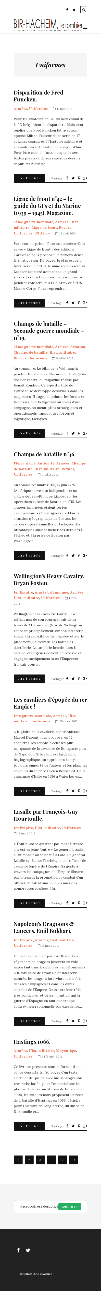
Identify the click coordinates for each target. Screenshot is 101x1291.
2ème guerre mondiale (33, 222)
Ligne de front (44, 227)
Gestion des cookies (36, 1274)
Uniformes (38, 108)
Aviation (77, 347)
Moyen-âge (66, 1050)
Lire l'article (29, 178)
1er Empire (23, 592)
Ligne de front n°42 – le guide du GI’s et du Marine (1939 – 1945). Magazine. (47, 205)
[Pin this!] (78, 178)
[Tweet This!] (73, 178)
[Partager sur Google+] (84, 178)
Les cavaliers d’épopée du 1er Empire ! (50, 703)
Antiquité (46, 463)
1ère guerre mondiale (32, 715)
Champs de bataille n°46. (45, 454)
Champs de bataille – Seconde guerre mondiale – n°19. (49, 330)
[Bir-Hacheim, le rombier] (48, 30)
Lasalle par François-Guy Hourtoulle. (46, 815)
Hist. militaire (62, 352)
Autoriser (69, 1206)
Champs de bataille (31, 352)
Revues (65, 227)
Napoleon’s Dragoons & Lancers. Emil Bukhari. (44, 927)
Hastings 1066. (32, 1041)
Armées (20, 108)
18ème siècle (25, 463)
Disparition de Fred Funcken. (38, 96)
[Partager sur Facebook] (67, 178)
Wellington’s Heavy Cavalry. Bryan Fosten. (49, 580)
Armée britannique (51, 592)
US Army (42, 233)
